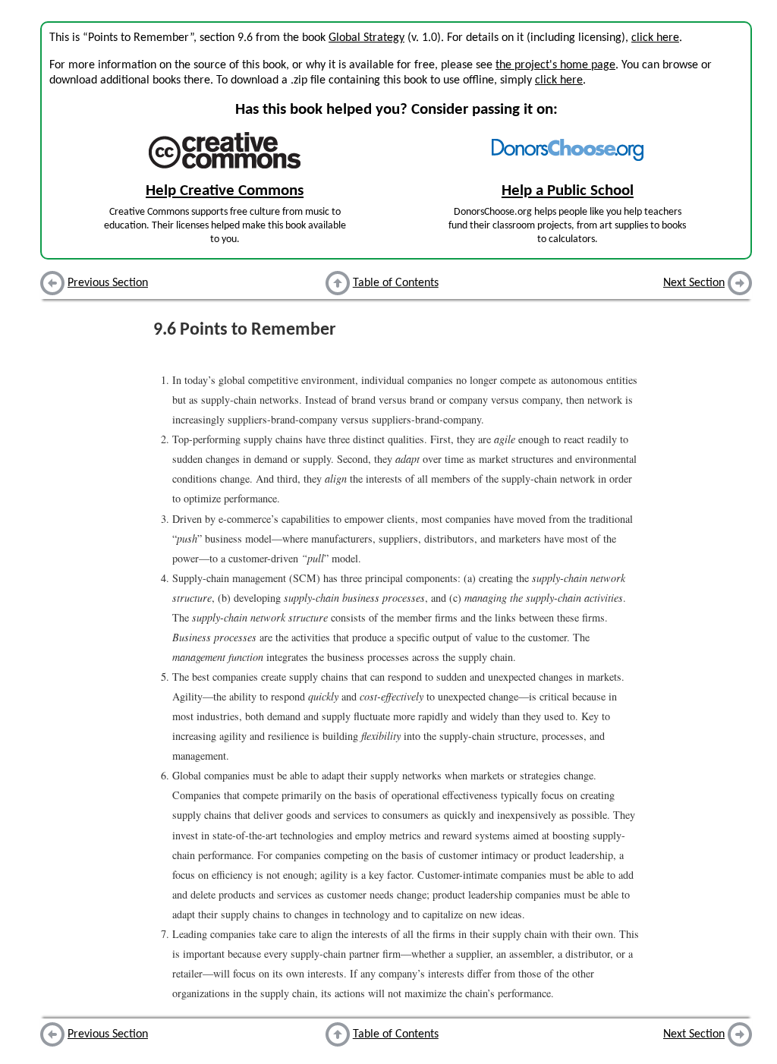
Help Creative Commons (225, 191)
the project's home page (555, 65)
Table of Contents (396, 283)
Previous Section (108, 283)
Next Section (694, 283)
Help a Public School (568, 191)
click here (655, 38)
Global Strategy (366, 38)
